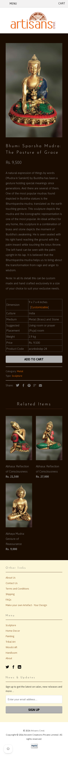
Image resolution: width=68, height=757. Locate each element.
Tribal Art (10, 641)
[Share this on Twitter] (16, 385)
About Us (10, 577)
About (9, 658)
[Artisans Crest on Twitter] (7, 667)
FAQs (8, 599)
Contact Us (12, 583)
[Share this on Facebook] (22, 385)
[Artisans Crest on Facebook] (13, 667)
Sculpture (17, 375)
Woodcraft (11, 647)
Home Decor (13, 630)
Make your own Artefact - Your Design (26, 605)
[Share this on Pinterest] (28, 385)
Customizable (39, 307)
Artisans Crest (37, 730)
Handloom (11, 652)
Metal (20, 371)
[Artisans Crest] (34, 20)
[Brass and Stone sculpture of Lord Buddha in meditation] (34, 90)
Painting (10, 636)
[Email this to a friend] (39, 385)
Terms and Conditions (17, 588)
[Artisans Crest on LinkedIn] (19, 667)
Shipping (10, 594)
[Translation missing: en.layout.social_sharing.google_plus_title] (33, 385)
